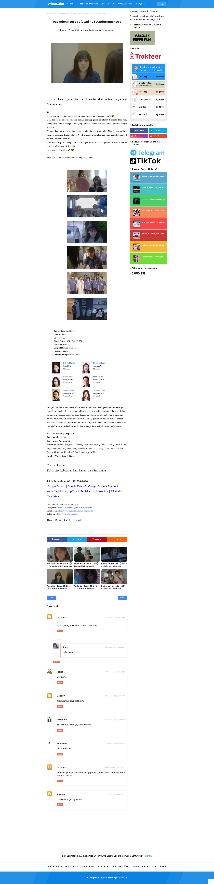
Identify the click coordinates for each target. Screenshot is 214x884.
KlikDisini (148, 855)
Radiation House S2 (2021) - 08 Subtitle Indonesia (59, 587)
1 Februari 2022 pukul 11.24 (115, 672)
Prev (52, 597)
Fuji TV (73, 348)
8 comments (108, 30)
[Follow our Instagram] (139, 136)
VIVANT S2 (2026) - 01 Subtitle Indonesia (159, 233)
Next (122, 597)
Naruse (63, 437)
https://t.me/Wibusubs (67, 514)
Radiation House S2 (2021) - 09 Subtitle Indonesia (114, 564)
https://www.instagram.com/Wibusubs (75, 507)
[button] (117, 539)
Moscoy (61, 695)
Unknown (61, 617)
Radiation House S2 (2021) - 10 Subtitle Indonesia (86, 564)
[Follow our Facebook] (139, 130)
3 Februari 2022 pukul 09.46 (115, 696)
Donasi (76, 520)
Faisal (60, 671)
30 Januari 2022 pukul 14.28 (115, 647)
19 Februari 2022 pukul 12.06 (115, 744)
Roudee (61, 794)
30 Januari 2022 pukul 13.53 (115, 618)
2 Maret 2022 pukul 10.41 (116, 794)
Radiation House (90, 30)
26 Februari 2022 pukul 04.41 (114, 768)
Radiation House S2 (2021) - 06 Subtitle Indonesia (114, 587)
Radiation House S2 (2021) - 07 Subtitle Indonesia (86, 587)
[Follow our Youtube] (158, 136)
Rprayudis (62, 719)
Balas (60, 631)
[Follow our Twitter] (158, 130)
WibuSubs (106, 877)
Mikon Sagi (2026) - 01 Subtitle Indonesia (159, 210)
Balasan (58, 639)
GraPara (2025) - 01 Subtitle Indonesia (158, 222)
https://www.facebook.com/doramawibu (75, 511)
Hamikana (62, 743)
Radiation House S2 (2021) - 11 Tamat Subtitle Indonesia (59, 564)
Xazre (66, 647)
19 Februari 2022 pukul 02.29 (115, 720)
